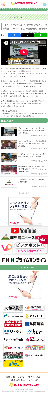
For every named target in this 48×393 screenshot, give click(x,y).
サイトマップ (33, 380)
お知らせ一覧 (10, 377)
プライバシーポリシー (35, 377)
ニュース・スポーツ (11, 9)
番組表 (3, 5)
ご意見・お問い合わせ (18, 380)
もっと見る (24, 193)
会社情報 (21, 377)
